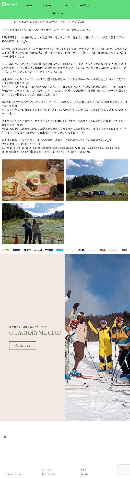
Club (65, 5)
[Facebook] (5, 436)
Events (47, 5)
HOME (29, 5)
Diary (55, 13)
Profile (84, 5)
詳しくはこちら (23, 345)
